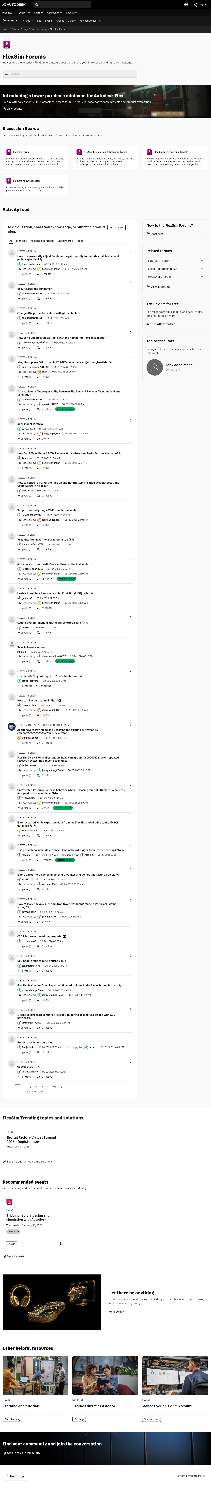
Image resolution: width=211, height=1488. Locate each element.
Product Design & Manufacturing (29, 29)
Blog (38, 20)
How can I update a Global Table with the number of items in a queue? (61, 338)
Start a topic (116, 227)
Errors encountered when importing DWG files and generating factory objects (66, 875)
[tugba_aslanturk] (12, 253)
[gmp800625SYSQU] (12, 507)
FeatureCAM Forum (158, 261)
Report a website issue (190, 1476)
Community (10, 20)
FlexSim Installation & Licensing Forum (43, 725)
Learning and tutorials (21, 1406)
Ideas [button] (79, 241)
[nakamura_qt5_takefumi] (12, 334)
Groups (60, 20)
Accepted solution (65, 409)
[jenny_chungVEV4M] (12, 982)
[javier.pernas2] (12, 754)
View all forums (160, 287)
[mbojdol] (12, 847)
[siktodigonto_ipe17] (12, 1011)
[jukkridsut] (12, 479)
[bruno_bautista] (12, 673)
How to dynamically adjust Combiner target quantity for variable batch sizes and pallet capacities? (68, 257)
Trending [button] (21, 241)
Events (48, 20)
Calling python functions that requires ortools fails (49, 623)
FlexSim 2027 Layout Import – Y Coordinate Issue (48, 676)
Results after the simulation (34, 289)
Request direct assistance (93, 1406)
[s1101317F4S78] (12, 871)
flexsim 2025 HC (27, 1067)
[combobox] (62, 4)
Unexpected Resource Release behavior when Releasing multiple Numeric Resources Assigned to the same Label (71, 791)
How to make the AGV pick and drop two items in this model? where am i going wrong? (67, 905)
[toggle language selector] (186, 4)
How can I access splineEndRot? (37, 700)
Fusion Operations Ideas (162, 269)
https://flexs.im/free (162, 324)
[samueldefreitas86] (12, 285)
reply (45, 377)
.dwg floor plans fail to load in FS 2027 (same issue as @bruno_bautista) (62, 362)
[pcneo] (12, 619)
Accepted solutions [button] (42, 241)
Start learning (12, 1419)
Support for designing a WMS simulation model (47, 510)
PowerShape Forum (159, 277)
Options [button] (130, 227)
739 (54, 1087)
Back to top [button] (17, 1476)
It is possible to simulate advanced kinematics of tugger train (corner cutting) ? (67, 850)
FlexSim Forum (26, 251)
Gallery (72, 20)
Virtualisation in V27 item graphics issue (42, 540)
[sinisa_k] (12, 644)
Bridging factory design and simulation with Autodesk (27, 1217)
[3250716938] (12, 420)
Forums (26, 20)
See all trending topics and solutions (30, 1161)
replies (46, 274)
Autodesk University (90, 20)
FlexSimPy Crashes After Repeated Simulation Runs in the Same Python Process (67, 985)
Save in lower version (31, 647)
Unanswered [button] (65, 241)
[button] (130, 251)
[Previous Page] (11, 1087)
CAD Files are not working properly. (39, 936)
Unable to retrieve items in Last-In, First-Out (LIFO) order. (53, 593)
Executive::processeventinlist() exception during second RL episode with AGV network (66, 1016)
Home (6, 29)
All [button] (11, 241)
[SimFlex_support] (12, 726)
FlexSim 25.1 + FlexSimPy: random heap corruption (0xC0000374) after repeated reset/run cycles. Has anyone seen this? (68, 759)
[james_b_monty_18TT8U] (12, 359)
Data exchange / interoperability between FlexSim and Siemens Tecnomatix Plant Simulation (68, 393)
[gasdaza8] (12, 590)
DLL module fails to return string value (41, 961)
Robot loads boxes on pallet (35, 1042)
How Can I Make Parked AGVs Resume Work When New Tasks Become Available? (67, 453)
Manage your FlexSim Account (167, 1406)
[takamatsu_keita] (12, 957)
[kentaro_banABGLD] (12, 561)
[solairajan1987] (12, 1063)
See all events (15, 1256)
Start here (157, 234)
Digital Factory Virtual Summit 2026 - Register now (31, 1139)
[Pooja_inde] (12, 1039)
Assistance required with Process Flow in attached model (53, 564)
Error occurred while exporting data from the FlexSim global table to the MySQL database (67, 824)
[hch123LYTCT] (12, 787)
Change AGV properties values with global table (47, 313)
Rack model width (28, 424)
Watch (11, 1243)
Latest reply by (27, 269)
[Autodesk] (14, 4)
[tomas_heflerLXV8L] (12, 536)
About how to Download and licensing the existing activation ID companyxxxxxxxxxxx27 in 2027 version (57, 731)
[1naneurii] (12, 450)
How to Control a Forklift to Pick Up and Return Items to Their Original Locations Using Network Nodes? (68, 484)
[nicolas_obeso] (12, 697)
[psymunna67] (12, 900)
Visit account (151, 1419)
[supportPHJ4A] (12, 819)
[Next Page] (61, 1087)
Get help (79, 1419)
